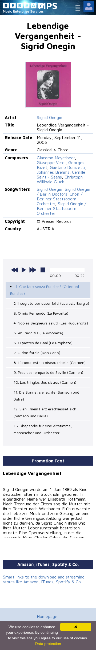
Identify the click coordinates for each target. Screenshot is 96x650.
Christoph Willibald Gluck (60, 179)
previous (14, 270)
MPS (48, 5)
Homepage (47, 616)
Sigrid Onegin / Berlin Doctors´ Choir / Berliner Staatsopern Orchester (63, 196)
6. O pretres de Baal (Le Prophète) (43, 342)
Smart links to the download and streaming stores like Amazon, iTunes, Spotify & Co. (44, 579)
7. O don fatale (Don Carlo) (37, 352)
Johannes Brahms (53, 172)
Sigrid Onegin (49, 117)
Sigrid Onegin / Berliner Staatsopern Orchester (61, 208)
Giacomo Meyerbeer (56, 157)
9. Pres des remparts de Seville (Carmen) (48, 372)
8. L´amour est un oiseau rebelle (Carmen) (50, 362)
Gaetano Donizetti (67, 167)
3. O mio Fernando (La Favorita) (41, 313)
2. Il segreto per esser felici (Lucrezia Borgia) (51, 303)
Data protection (48, 643)
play (23, 269)
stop (43, 270)
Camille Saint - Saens (61, 174)
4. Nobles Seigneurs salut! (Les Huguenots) (51, 323)
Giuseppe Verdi (51, 162)
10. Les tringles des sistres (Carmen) (45, 382)
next (33, 270)
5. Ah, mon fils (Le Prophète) (38, 333)
